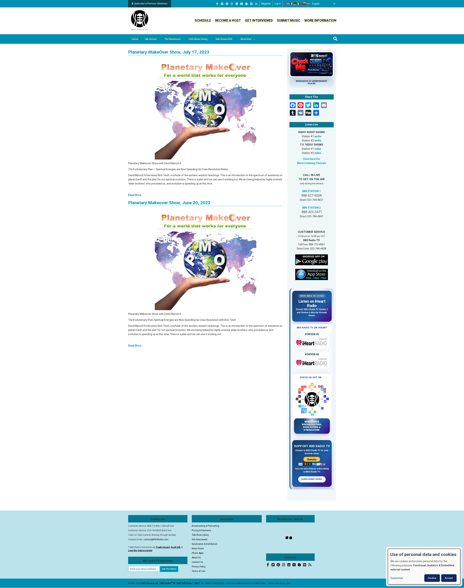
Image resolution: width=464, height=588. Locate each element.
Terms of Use (198, 571)
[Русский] (304, 4)
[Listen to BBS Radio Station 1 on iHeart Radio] (312, 342)
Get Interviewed (259, 20)
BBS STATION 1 (311, 191)
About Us (196, 557)
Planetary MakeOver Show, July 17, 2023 (168, 52)
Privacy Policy (199, 566)
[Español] (308, 4)
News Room (198, 548)
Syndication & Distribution (204, 544)
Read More (134, 195)
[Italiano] (298, 4)
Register (266, 3)
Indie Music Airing (198, 39)
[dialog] (424, 566)
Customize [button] (396, 578)
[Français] (291, 4)
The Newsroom (173, 39)
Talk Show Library (200, 535)
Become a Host (228, 20)
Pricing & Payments (201, 530)
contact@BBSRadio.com (155, 539)
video (317, 148)
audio (317, 136)
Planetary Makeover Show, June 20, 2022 (169, 202)
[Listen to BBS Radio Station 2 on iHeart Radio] (312, 362)
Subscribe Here (312, 479)
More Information (320, 20)
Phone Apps (198, 553)
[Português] (301, 4)
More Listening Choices (311, 163)
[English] (285, 4)
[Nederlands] (288, 4)
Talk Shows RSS (224, 39)
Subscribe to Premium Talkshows (150, 3)
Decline (432, 578)
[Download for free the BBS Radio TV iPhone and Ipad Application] (311, 274)
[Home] (139, 20)
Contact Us (197, 562)
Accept (449, 578)
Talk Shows (150, 39)
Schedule (203, 20)
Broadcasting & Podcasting (205, 526)
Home (135, 39)
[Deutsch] (295, 4)
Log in (278, 3)
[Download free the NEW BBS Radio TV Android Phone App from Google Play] (311, 259)
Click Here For (311, 159)
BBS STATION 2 (311, 207)
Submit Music (288, 20)
